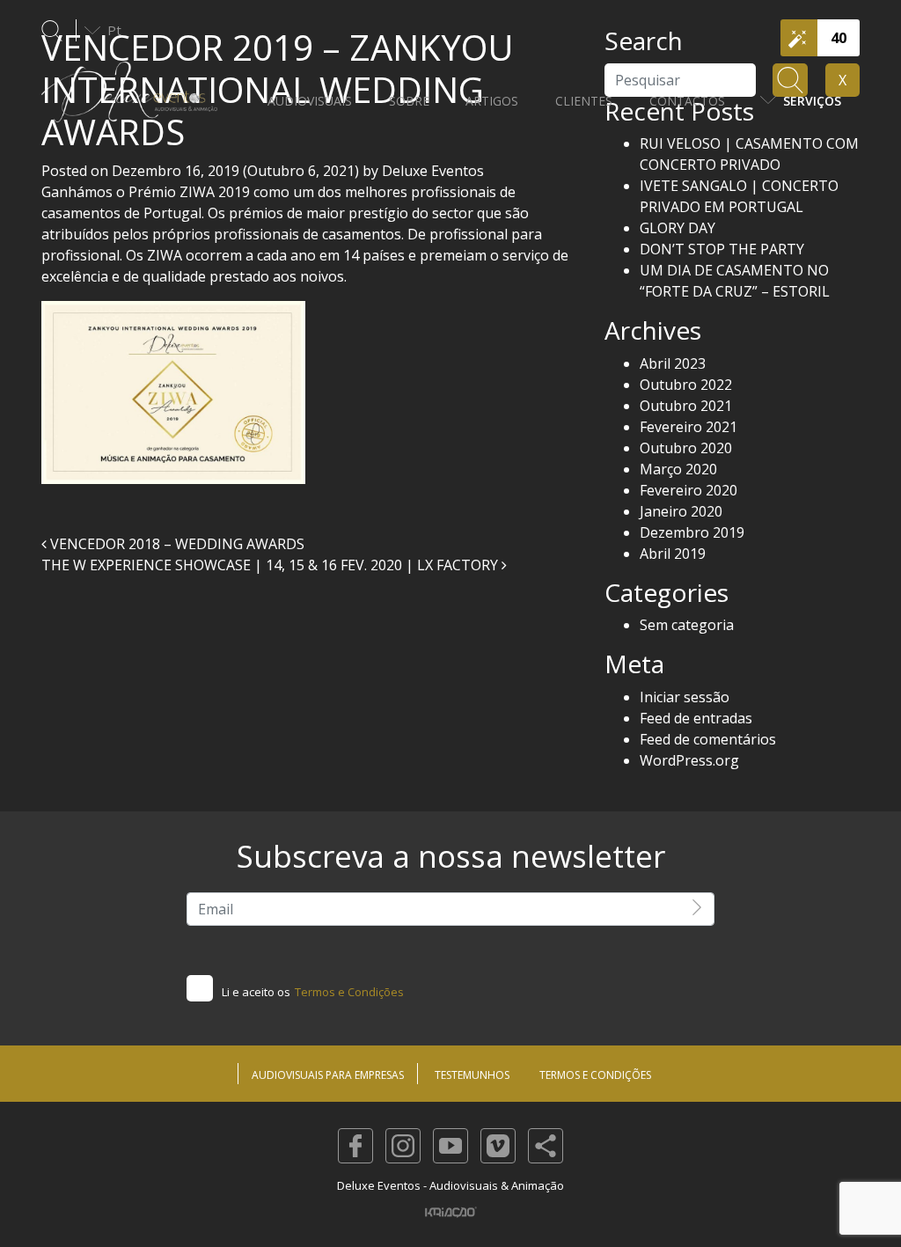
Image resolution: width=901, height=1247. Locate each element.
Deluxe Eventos (431, 170)
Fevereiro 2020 (688, 490)
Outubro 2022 (686, 384)
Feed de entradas (696, 718)
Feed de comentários (708, 739)
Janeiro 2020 (681, 511)
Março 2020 (678, 469)
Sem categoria (687, 625)
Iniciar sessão (684, 697)
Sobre (409, 100)
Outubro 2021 (686, 405)
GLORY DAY (677, 228)
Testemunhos (472, 1074)
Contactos (687, 100)
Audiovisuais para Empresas (328, 1074)
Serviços (812, 100)
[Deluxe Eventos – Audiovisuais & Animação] (129, 101)
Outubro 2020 (686, 448)
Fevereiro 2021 (688, 426)
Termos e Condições (349, 992)
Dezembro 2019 (692, 532)
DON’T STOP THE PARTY (722, 249)
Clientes (583, 100)
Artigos (491, 100)
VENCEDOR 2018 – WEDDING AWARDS (175, 544)
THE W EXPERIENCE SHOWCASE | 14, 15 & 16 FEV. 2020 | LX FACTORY (271, 565)
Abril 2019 (673, 553)
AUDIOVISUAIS (309, 100)
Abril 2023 (673, 363)
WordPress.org (689, 760)
